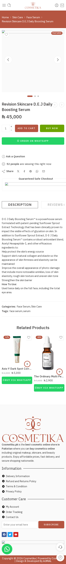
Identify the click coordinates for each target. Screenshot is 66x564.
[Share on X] (18, 171)
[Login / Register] (57, 5)
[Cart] (62, 5)
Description (20, 205)
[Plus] (11, 126)
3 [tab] (38, 99)
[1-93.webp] (33, 61)
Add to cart (26, 128)
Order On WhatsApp (34, 141)
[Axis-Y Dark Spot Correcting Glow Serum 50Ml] (17, 349)
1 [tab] (30, 99)
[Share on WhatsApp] (37, 171)
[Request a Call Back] (60, 547)
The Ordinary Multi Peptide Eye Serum (49, 376)
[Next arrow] (58, 60)
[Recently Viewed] (60, 557)
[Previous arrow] (8, 60)
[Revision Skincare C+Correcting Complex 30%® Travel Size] (61, 104)
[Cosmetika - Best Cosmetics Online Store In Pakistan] (33, 5)
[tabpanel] (33, 62)
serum (26, 311)
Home (5, 17)
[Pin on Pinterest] (30, 171)
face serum (16, 311)
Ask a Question (15, 156)
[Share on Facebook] (24, 171)
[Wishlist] (6, 34)
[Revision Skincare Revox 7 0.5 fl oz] (54, 104)
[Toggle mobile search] (9, 5)
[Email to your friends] (43, 171)
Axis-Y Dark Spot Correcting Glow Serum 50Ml (17, 368)
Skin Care (17, 17)
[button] (33, 140)
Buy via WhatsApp (18, 380)
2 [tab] (35, 99)
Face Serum (33, 17)
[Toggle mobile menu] (4, 5)
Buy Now (52, 128)
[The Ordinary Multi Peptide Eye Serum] (49, 353)
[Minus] (11, 130)
